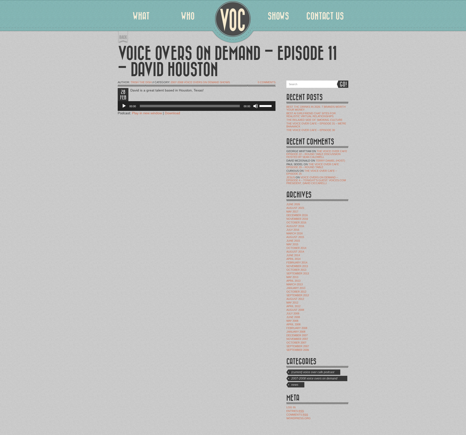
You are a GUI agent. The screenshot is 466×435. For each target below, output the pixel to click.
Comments (297, 414)
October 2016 (296, 222)
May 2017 (292, 211)
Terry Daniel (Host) (330, 160)
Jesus (290, 177)
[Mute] (255, 106)
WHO (188, 16)
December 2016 (297, 215)
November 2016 (297, 218)
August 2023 (295, 207)
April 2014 (293, 258)
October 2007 (296, 342)
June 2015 (293, 240)
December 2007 (297, 335)
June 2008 (293, 317)
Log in (291, 407)
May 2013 (292, 277)
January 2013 (295, 288)
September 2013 (297, 273)
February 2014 (296, 262)
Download (172, 113)
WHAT (141, 16)
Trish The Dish (141, 82)
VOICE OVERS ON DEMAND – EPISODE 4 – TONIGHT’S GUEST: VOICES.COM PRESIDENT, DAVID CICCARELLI (316, 180)
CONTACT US (325, 16)
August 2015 (295, 237)
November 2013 (297, 266)
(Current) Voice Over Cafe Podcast (312, 372)
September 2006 (297, 349)
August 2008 (295, 309)
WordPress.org (298, 418)
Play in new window (147, 113)
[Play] (124, 106)
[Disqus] (196, 185)
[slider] (266, 105)
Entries (295, 411)
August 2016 (295, 226)
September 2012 (297, 295)
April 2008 (293, 324)
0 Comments (266, 82)
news (294, 384)
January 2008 (295, 331)
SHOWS (278, 16)
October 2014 (296, 247)
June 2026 (293, 204)
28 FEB (123, 95)
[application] (196, 106)
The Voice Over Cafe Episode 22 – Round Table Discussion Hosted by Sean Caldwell (316, 154)
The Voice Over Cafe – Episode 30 (310, 130)
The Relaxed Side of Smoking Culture (314, 119)
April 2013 (293, 280)
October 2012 (296, 291)
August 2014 (295, 251)
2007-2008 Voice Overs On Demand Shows (200, 82)
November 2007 (297, 338)
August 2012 (295, 298)
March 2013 (294, 284)
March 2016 (294, 233)
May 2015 (292, 244)
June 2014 (293, 255)
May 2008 (292, 320)
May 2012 (292, 302)
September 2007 (297, 346)
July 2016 (292, 229)
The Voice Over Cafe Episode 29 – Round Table (312, 166)
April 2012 (293, 306)
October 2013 (296, 269)
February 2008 (296, 328)
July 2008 (292, 313)
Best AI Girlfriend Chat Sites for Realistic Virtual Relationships (311, 115)
